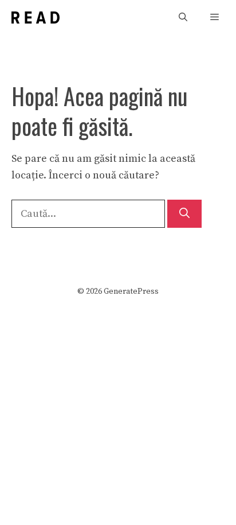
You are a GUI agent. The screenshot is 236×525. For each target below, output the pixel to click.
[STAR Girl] (35, 17)
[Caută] (184, 214)
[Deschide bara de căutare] (183, 17)
